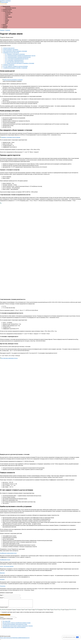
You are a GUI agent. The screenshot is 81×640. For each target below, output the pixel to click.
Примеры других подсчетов (11, 52)
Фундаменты (8, 12)
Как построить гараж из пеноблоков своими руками (16, 622)
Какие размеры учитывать (10, 49)
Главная (2, 30)
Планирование (6, 6)
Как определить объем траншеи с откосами (15, 51)
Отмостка (7, 14)
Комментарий (4, 607)
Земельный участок (10, 7)
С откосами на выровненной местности (16, 58)
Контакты (9, 637)
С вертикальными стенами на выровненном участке (20, 55)
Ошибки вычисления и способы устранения (15, 67)
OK (77, 637)
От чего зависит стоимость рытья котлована (15, 66)
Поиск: (2, 617)
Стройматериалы (7, 9)
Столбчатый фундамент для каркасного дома (15, 624)
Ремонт (5, 24)
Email (2, 597)
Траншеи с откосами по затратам (15, 54)
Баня (6, 23)
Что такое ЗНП (6, 621)
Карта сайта (3, 637)
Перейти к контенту (5, 0)
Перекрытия (8, 17)
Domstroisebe (3, 3)
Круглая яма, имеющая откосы (14, 61)
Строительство (7, 11)
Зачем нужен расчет (9, 48)
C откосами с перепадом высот (14, 60)
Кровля (7, 20)
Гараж (6, 21)
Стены (6, 15)
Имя (1, 595)
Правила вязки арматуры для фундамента (14, 627)
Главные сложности (8, 64)
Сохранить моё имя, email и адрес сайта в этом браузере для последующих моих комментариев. (27, 612)
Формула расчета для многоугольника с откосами (19, 63)
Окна (6, 18)
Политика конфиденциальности (20, 637)
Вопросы (5, 27)
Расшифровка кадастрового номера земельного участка (18, 625)
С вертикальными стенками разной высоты (18, 57)
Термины (5, 26)
